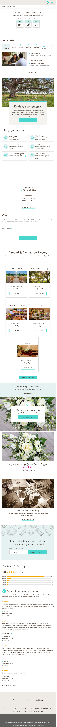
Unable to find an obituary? (28, 510)
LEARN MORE (28, 393)
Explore (9, 6)
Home (3, 6)
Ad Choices (39, 711)
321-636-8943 (30, 190)
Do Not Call (28, 711)
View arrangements (28, 470)
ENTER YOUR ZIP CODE (16, 548)
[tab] (6, 47)
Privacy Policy (34, 708)
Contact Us (15, 708)
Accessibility (17, 711)
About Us (7, 708)
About (14, 6)
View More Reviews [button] (9, 685)
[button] (51, 2)
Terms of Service (46, 708)
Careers (24, 708)
